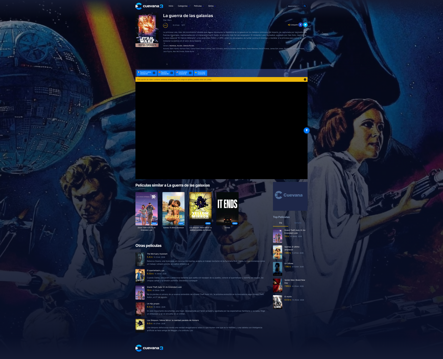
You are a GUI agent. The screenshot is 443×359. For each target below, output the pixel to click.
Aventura (172, 46)
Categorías (182, 6)
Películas (198, 6)
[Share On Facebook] (300, 24)
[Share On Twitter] (305, 24)
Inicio (171, 6)
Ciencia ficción (188, 46)
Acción (179, 46)
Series (211, 6)
